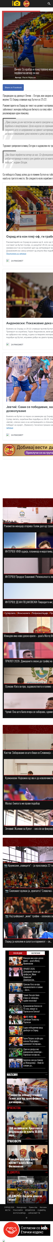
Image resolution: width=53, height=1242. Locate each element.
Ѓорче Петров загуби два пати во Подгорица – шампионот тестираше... (33, 1041)
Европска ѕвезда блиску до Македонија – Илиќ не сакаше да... (33, 1062)
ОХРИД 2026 (9, 1207)
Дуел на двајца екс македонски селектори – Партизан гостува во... (33, 1051)
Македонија (21, 1207)
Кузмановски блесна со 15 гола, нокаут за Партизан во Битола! (32, 1008)
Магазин (43, 1207)
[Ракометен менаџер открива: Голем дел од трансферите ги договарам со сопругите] (27, 1092)
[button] (49, 3)
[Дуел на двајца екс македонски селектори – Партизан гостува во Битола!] (16, 1052)
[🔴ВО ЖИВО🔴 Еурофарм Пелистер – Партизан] (16, 1019)
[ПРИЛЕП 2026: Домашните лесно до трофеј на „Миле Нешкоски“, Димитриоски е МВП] (16, 971)
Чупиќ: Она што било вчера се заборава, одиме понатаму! (31, 997)
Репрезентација (40, 613)
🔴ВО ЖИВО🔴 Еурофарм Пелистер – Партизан (32, 1019)
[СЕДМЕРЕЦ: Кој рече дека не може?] (27, 1190)
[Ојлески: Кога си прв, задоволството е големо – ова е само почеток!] (16, 987)
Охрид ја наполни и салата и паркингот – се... (28, 941)
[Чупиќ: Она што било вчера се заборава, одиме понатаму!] (16, 998)
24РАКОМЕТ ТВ (34, 1213)
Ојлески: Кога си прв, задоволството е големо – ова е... (33, 987)
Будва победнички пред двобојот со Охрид (33, 1029)
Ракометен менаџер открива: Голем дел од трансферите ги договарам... (26, 1098)
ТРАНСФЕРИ (18, 1210)
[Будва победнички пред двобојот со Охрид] (16, 1030)
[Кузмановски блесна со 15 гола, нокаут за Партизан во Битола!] (16, 1009)
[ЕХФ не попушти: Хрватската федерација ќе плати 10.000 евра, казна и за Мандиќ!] (27, 1125)
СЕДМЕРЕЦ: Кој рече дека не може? (25, 1197)
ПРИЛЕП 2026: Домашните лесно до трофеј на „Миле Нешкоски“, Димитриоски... (31, 974)
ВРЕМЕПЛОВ (30, 1210)
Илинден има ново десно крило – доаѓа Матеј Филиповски (33, 960)
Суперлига (10, 613)
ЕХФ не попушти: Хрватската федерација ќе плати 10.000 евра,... (25, 1131)
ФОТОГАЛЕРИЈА (19, 1213)
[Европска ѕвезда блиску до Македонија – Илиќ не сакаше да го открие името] (16, 1063)
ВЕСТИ (7, 1210)
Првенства (33, 1207)
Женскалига (23, 613)
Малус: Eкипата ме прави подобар (22, 803)
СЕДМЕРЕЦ (42, 1210)
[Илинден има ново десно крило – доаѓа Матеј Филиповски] (16, 961)
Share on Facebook (13, 87)
